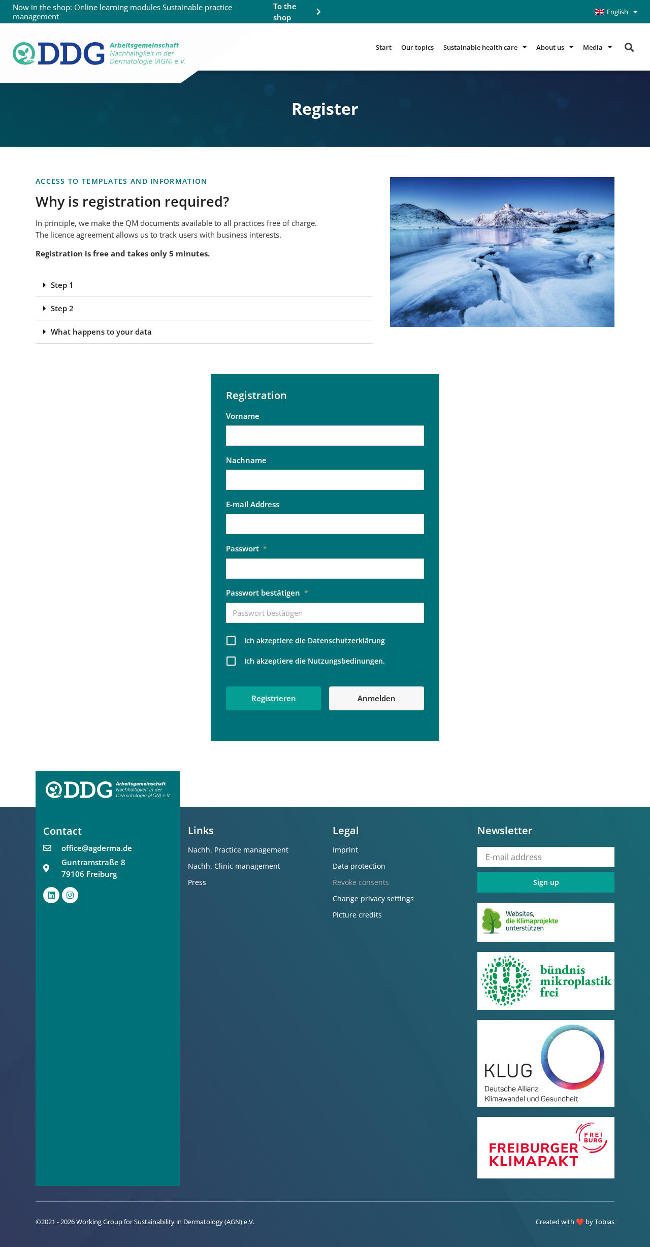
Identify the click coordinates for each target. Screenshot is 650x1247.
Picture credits (357, 915)
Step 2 (62, 308)
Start (384, 47)
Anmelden (377, 698)
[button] (629, 47)
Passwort (246, 548)
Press (197, 882)
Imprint (345, 850)
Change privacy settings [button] (373, 898)
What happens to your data (101, 331)
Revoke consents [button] (361, 882)
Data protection (359, 866)
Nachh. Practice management (238, 850)
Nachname (246, 460)
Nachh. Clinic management (234, 866)
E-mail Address (252, 504)
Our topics (417, 47)
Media (593, 47)
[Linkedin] (51, 895)
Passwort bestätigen (267, 592)
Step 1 (62, 285)
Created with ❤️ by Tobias (575, 1221)
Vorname (242, 416)
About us (550, 47)
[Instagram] (70, 895)
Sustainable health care (480, 47)
